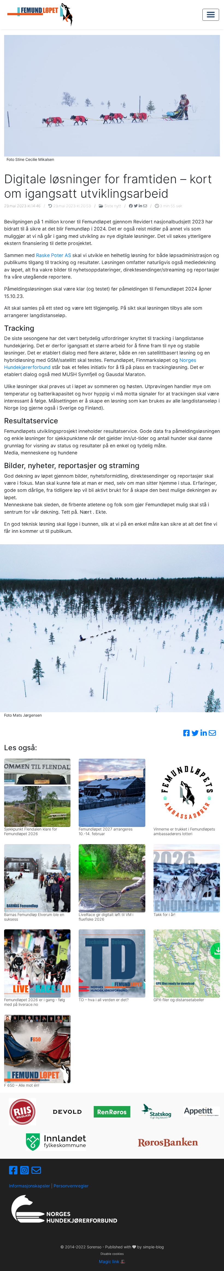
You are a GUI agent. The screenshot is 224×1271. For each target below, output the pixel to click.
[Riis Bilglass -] (22, 1111)
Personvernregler (71, 1186)
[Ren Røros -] (112, 1111)
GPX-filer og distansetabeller (179, 999)
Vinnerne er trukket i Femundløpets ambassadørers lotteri (184, 831)
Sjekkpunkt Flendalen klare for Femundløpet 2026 (30, 831)
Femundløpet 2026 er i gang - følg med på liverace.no (34, 1002)
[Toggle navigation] (210, 15)
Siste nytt (112, 205)
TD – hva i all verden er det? (104, 999)
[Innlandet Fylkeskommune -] (56, 1142)
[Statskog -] (156, 1112)
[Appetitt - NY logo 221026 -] (201, 1112)
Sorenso (94, 1247)
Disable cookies (112, 1254)
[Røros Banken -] (168, 1141)
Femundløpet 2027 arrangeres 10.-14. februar (105, 831)
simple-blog (153, 1247)
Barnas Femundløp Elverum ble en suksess (34, 916)
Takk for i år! (164, 914)
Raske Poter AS (53, 255)
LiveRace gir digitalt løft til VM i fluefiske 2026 (106, 916)
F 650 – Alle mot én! (21, 1085)
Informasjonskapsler (29, 1186)
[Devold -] (67, 1112)
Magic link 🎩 (112, 1261)
